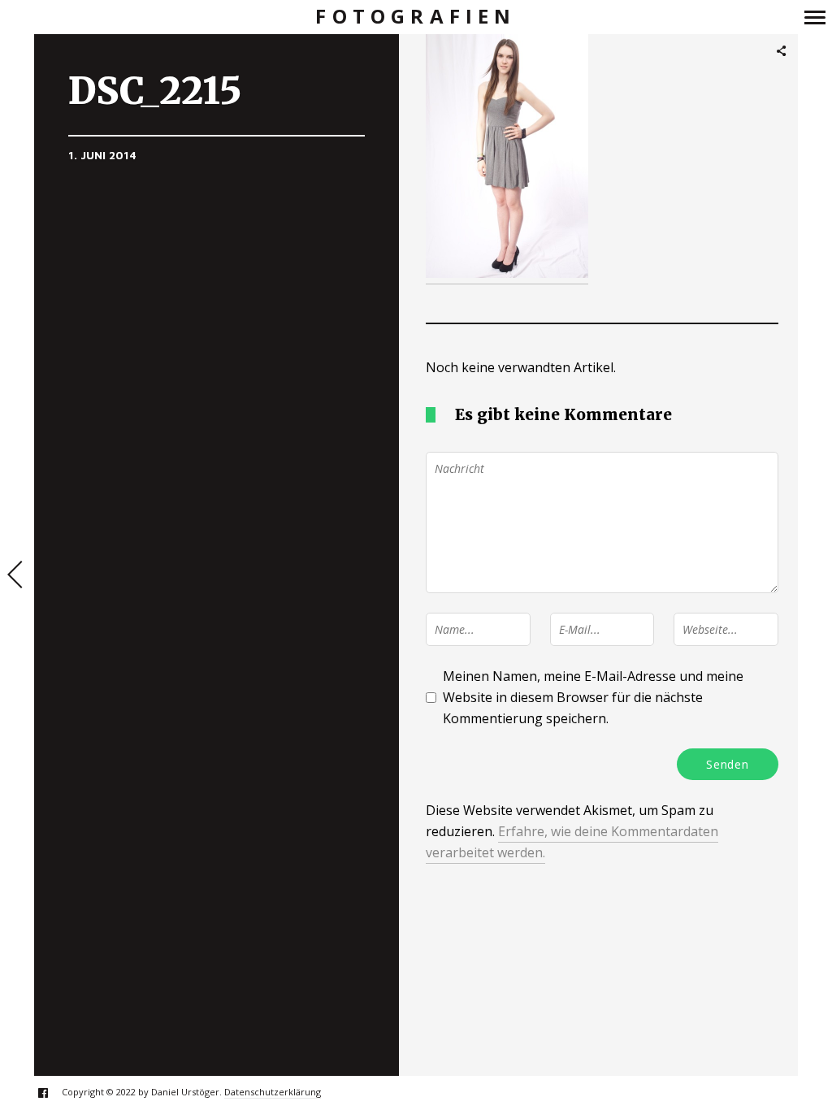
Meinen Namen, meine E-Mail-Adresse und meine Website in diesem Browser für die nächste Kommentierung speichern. (593, 697)
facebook (51, 1092)
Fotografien (415, 16)
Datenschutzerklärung (272, 1092)
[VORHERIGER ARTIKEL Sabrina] (17, 576)
